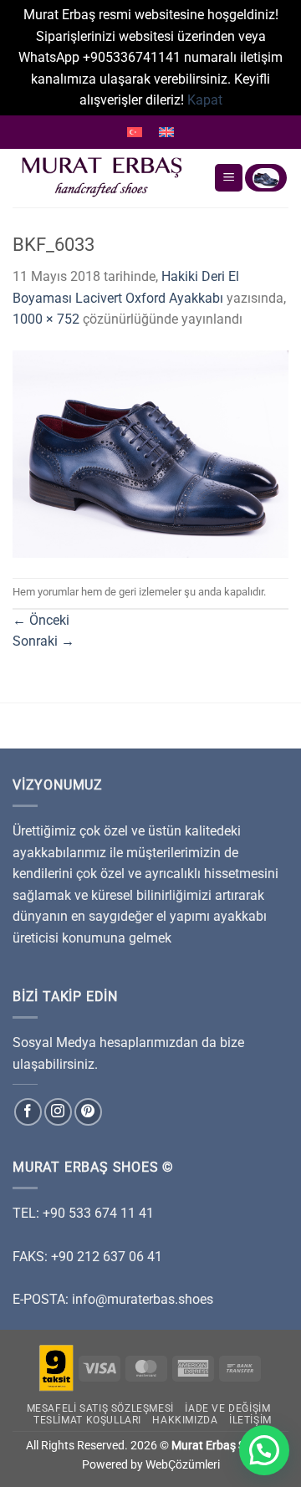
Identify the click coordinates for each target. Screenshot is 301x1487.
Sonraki (43, 641)
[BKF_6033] (150, 453)
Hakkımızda (184, 1420)
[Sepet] (266, 178)
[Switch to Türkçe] (134, 132)
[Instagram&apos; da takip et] (58, 1112)
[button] (264, 1450)
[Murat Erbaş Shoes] (107, 178)
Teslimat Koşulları (87, 1420)
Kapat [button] (204, 100)
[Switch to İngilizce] (166, 132)
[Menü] (228, 178)
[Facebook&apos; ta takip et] (28, 1112)
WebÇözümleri (182, 1465)
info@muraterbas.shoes (142, 1299)
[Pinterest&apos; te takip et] (88, 1112)
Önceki (41, 620)
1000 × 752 (46, 319)
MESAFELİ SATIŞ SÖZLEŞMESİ (100, 1408)
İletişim (250, 1420)
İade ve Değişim (227, 1408)
